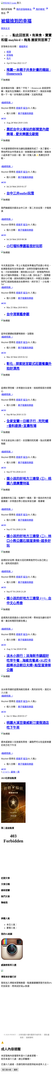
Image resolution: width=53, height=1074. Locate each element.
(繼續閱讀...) (7, 102)
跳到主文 (5, 28)
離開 (15, 1070)
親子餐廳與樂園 (25, 113)
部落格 (10, 55)
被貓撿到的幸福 (16, 20)
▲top (3, 118)
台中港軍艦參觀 (18, 314)
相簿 (9, 52)
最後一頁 (15, 772)
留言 (25, 108)
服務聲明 (29, 1037)
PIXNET (13, 1035)
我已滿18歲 (6, 1070)
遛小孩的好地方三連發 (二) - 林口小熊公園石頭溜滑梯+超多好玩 (29, 540)
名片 (9, 58)
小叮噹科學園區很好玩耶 (24, 246)
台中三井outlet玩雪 (20, 193)
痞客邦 (19, 108)
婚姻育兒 (23, 46)
